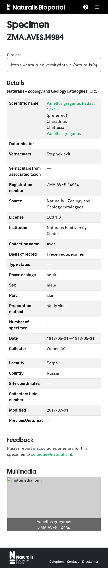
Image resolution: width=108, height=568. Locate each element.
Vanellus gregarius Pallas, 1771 (71, 106)
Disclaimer (90, 561)
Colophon (56, 561)
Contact (73, 561)
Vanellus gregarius (64, 134)
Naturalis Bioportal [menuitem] (39, 7)
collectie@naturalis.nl (51, 454)
